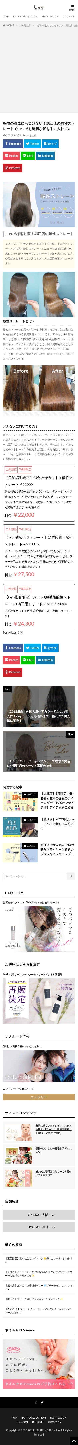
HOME (10, 25)
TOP (6, 16)
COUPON (68, 16)
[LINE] (28, 156)
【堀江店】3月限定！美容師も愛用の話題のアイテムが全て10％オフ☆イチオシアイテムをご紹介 (57, 800)
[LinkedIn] (45, 156)
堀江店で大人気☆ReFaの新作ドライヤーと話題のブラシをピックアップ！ (57, 850)
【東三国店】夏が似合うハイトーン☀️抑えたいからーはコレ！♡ (39, 1260)
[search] (71, 876)
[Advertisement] (39, 69)
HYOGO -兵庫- (39, 1227)
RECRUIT (38, 1421)
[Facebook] (13, 143)
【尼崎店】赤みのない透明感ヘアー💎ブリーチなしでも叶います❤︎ (39, 1287)
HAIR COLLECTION (25, 16)
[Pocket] (11, 156)
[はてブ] (50, 143)
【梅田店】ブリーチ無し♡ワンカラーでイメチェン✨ (34, 1299)
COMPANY (54, 1421)
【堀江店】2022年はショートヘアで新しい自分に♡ (58, 824)
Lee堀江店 (25, 25)
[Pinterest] (12, 168)
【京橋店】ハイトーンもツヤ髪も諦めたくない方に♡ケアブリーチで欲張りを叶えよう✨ (38, 1274)
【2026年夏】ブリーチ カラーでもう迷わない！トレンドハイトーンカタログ (38, 1311)
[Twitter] (32, 143)
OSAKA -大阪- (39, 1215)
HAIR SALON (50, 16)
